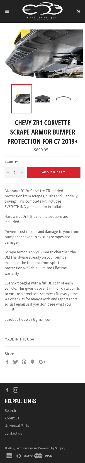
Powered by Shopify (51, 448)
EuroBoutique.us (26, 448)
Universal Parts (17, 425)
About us (12, 418)
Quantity (11, 162)
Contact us (13, 433)
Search (10, 410)
